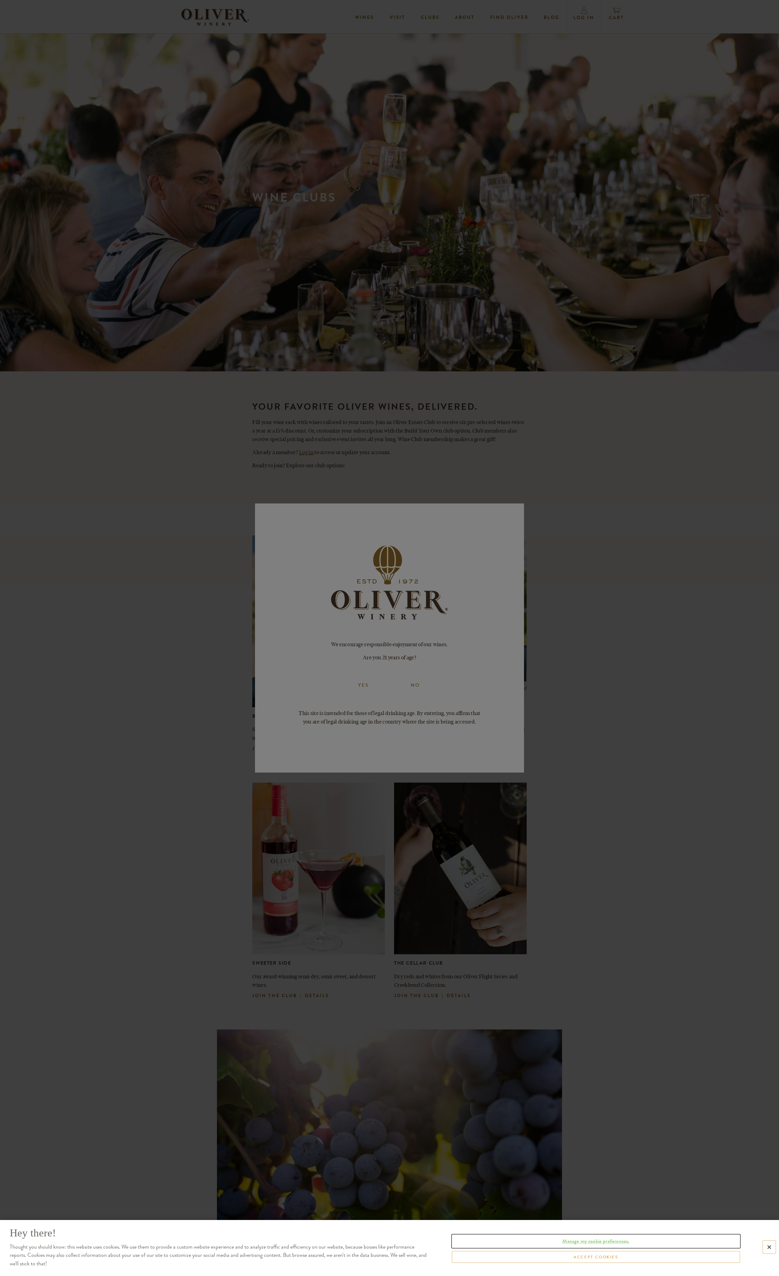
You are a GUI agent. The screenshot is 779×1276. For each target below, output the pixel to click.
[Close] (769, 1247)
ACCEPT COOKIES (596, 1257)
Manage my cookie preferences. (595, 1241)
